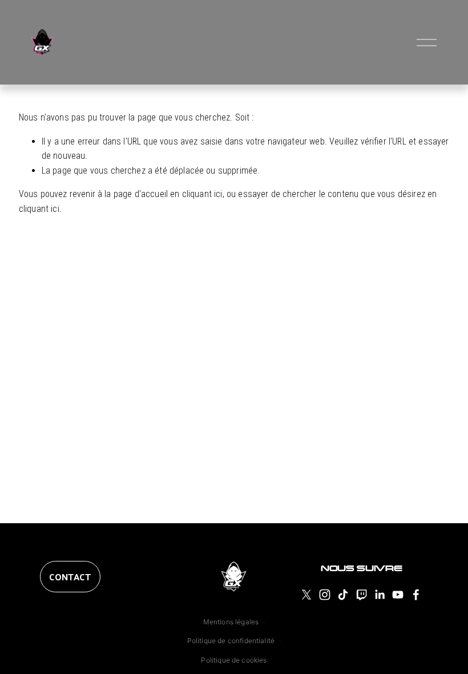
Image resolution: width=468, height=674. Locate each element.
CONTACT (70, 576)
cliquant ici (202, 193)
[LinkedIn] (379, 594)
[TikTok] (343, 594)
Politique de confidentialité (231, 640)
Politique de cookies (234, 660)
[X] (306, 594)
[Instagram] (324, 594)
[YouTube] (398, 594)
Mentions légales (231, 621)
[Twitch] (361, 594)
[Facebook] (416, 594)
